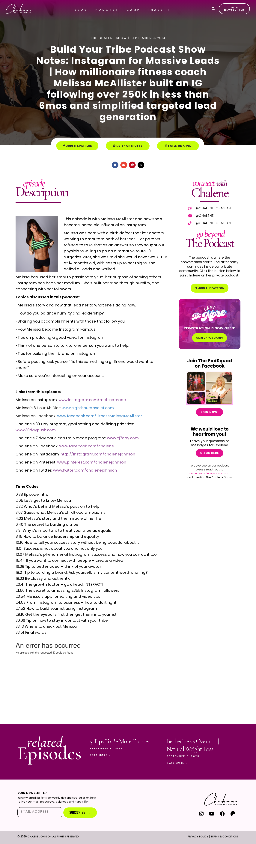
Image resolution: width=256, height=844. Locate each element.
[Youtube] (211, 813)
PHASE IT (159, 10)
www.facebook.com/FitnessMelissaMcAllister (99, 416)
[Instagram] (201, 813)
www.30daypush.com (36, 430)
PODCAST (107, 10)
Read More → (100, 755)
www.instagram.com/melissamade (92, 399)
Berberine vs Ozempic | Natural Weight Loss (193, 745)
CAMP (134, 10)
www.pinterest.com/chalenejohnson (91, 462)
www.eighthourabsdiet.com (88, 407)
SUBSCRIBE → (80, 812)
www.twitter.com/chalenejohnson (85, 470)
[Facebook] (222, 813)
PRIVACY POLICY (198, 836)
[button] (115, 165)
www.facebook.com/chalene (86, 446)
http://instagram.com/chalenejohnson (98, 454)
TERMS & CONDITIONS (225, 836)
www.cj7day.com (123, 438)
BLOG (81, 10)
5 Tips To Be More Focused (120, 741)
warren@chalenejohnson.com (209, 473)
